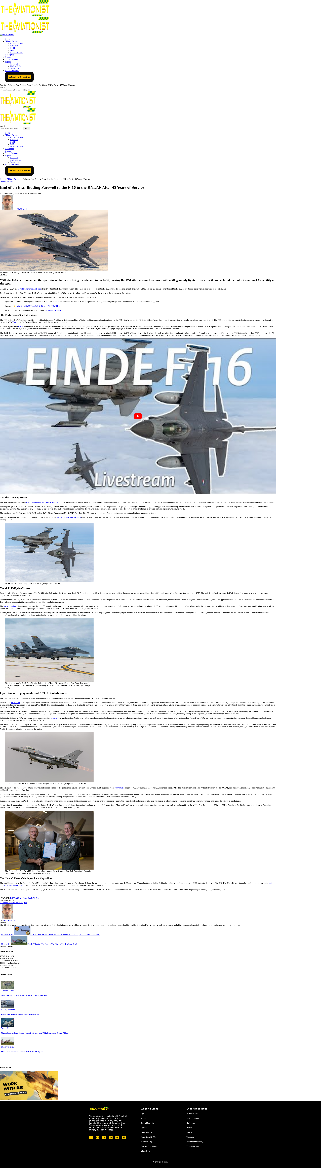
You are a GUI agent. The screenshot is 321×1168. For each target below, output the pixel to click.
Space (189, 1132)
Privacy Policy (146, 1142)
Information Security (194, 1142)
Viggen (15, 322)
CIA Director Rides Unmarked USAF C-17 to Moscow (20, 1014)
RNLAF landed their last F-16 (69, 517)
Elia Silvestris (22, 209)
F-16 (12, 898)
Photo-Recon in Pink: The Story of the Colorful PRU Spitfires (22, 1052)
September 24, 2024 (53, 310)
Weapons (190, 1137)
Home (143, 1114)
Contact (144, 1128)
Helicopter (190, 1123)
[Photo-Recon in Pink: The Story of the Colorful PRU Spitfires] (7, 1045)
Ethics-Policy (146, 1151)
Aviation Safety (7, 991)
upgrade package (10, 606)
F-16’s (20, 326)
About (143, 1118)
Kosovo (54, 718)
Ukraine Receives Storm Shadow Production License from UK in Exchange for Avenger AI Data (34, 1033)
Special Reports (147, 1123)
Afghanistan (120, 788)
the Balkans (15, 703)
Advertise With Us (148, 1137)
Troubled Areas (192, 1146)
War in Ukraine (7, 1028)
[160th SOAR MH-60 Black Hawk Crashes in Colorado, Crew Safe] (7, 988)
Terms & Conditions (148, 1146)
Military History (7, 1047)
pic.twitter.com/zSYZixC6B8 (48, 306)
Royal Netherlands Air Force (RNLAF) (42, 502)
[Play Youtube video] (138, 416)
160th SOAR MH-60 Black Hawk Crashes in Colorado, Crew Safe (24, 996)
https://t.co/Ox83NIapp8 (26, 306)
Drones (189, 1128)
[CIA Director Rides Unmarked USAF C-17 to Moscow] (7, 1007)
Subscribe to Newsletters (19, 77)
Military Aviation (6, 181)
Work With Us (146, 1132)
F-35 (16, 898)
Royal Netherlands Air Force (29, 289)
